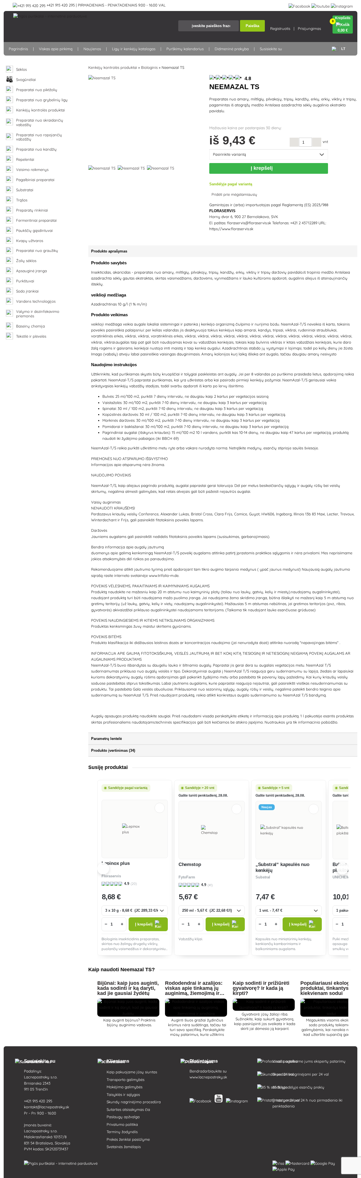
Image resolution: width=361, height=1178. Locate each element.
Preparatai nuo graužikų (37, 251)
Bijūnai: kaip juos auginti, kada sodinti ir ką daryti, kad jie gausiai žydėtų (128, 988)
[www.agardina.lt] (201, 1100)
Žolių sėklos (26, 261)
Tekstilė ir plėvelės (31, 336)
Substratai (24, 190)
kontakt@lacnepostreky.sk (46, 1107)
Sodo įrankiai (27, 291)
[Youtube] (320, 5)
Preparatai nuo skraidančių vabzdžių (39, 122)
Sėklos (21, 69)
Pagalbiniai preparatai (35, 180)
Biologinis (149, 67)
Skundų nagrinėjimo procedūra (134, 1102)
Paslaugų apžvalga (123, 1117)
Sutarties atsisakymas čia (128, 1109)
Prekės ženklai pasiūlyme (128, 1139)
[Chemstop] (211, 830)
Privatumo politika (122, 1124)
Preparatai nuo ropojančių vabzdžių (39, 137)
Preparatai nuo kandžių (36, 149)
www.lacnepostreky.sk (208, 1077)
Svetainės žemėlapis (124, 1146)
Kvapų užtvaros (29, 241)
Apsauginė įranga (31, 271)
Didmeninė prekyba (232, 49)
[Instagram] (342, 5)
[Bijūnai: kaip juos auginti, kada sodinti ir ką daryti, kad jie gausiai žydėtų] (128, 1013)
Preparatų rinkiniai (32, 210)
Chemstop (190, 864)
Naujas (266, 807)
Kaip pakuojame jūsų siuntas (132, 1072)
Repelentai (25, 159)
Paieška (252, 26)
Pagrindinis (18, 49)
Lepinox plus (116, 863)
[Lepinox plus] (134, 829)
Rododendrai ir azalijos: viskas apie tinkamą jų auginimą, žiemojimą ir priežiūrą (194, 990)
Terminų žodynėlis (122, 1131)
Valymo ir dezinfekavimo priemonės (37, 313)
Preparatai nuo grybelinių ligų (42, 100)
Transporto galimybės (125, 1079)
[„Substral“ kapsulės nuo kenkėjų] (288, 830)
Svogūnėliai (26, 80)
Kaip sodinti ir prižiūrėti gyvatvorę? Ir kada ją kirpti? (261, 988)
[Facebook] (299, 5)
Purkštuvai (25, 281)
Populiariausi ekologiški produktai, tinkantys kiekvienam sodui (329, 988)
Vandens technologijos (36, 301)
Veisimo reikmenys (32, 170)
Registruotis (280, 28)
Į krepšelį (263, 168)
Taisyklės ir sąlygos (123, 1094)
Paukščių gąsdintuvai (34, 230)
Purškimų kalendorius (185, 49)
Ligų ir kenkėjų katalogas (133, 49)
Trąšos (21, 200)
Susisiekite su (271, 49)
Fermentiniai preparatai (36, 220)
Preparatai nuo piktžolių (36, 90)
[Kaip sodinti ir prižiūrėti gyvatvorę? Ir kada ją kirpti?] (264, 1007)
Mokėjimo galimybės (124, 1087)
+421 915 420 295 (38, 1101)
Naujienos (92, 49)
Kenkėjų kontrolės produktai (40, 110)
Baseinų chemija (30, 326)
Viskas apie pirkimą (55, 49)
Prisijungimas (309, 28)
